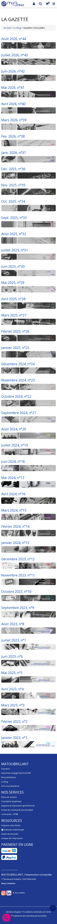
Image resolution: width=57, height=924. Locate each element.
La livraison (6, 814)
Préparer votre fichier (11, 825)
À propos (5, 768)
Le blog (17, 27)
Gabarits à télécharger (14, 829)
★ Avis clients (19, 893)
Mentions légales (13, 912)
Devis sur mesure (9, 797)
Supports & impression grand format (18, 805)
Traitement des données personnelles (29, 916)
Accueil (7, 27)
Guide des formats (9, 834)
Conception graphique (11, 801)
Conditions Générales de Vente (37, 912)
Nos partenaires (8, 777)
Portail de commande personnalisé (17, 810)
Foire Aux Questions (10, 786)
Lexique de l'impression (12, 838)
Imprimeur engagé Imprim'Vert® (16, 773)
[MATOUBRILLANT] (12, 3)
